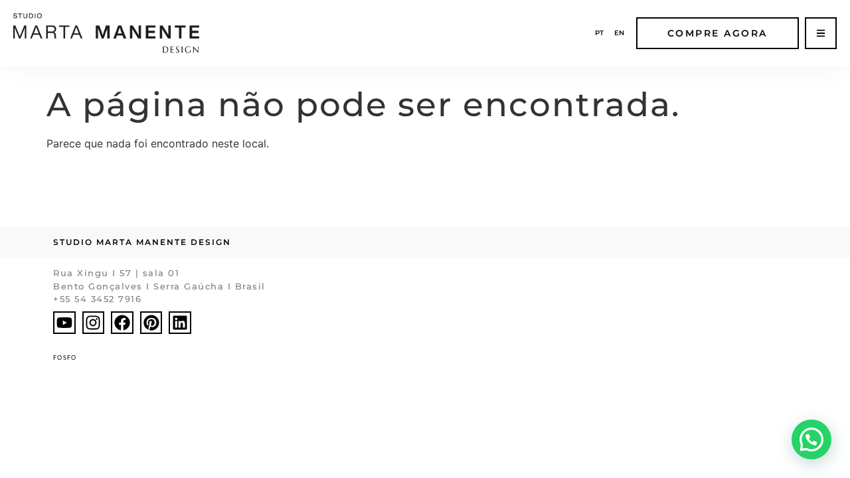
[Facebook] (122, 322)
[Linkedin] (180, 322)
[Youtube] (64, 322)
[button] (811, 439)
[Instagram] (93, 322)
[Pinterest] (151, 322)
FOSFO (65, 357)
